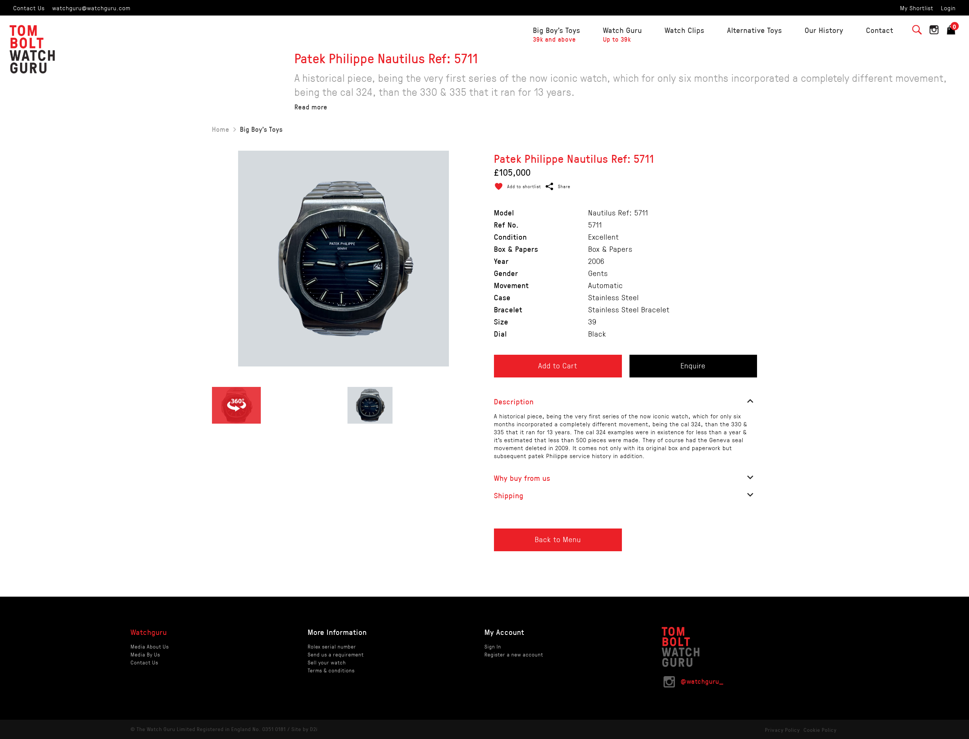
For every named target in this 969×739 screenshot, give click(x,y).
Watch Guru (622, 34)
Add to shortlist (524, 186)
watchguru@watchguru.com (91, 8)
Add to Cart (557, 365)
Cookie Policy (820, 729)
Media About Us (150, 646)
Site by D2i (304, 729)
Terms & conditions (331, 670)
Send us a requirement (336, 654)
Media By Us (145, 654)
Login (948, 8)
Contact (879, 30)
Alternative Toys (754, 30)
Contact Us (29, 8)
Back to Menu (558, 539)
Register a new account (513, 654)
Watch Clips (684, 30)
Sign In (492, 646)
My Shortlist (916, 8)
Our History (824, 30)
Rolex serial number (332, 646)
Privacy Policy (782, 729)
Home (220, 129)
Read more (310, 106)
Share (564, 186)
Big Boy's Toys (556, 34)
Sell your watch (327, 662)
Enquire (693, 365)
